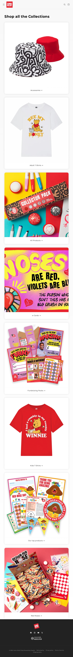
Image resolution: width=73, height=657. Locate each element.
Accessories (36, 90)
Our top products (35, 541)
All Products (35, 240)
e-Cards (35, 315)
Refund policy (40, 650)
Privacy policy (49, 650)
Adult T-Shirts (35, 165)
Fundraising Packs (35, 391)
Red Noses (35, 616)
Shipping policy (37, 652)
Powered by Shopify (29, 650)
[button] (4, 5)
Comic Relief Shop (18, 650)
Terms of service (59, 650)
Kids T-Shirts (35, 466)
